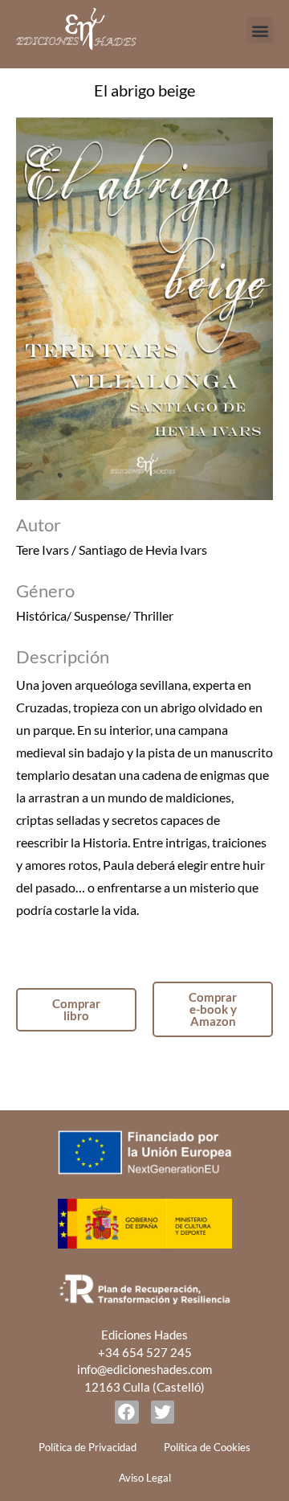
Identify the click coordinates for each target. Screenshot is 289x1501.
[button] (259, 30)
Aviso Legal (145, 1477)
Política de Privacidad (87, 1447)
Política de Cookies (207, 1447)
